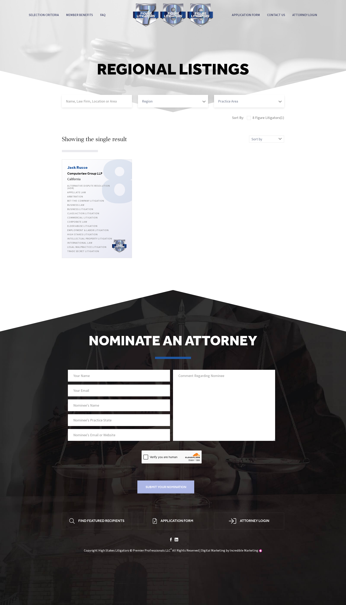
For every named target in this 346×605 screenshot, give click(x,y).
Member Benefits (79, 15)
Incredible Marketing (244, 550)
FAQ (103, 15)
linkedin (176, 539)
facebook (171, 539)
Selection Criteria (44, 15)
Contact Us (276, 15)
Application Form (246, 15)
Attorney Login (304, 15)
